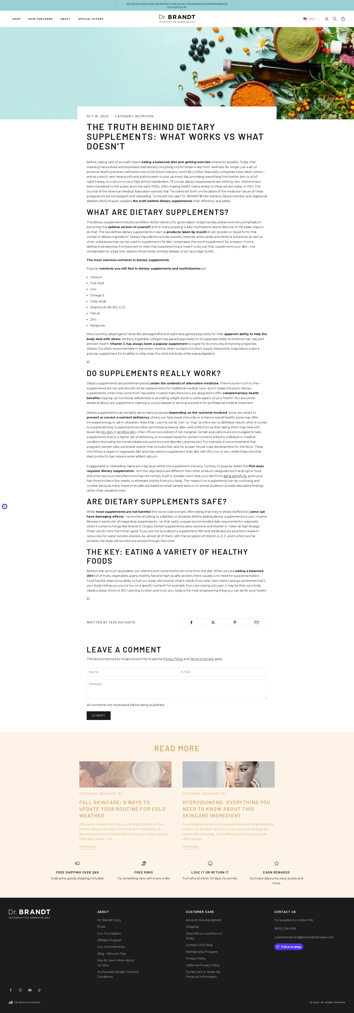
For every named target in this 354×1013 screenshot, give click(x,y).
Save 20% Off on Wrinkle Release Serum (177, 5)
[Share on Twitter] (213, 622)
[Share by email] (256, 622)
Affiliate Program (109, 940)
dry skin (107, 432)
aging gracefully (235, 476)
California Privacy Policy (203, 965)
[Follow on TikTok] (39, 990)
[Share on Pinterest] (235, 622)
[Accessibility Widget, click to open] (4, 506)
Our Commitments (111, 947)
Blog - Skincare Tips (111, 953)
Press (101, 926)
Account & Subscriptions (203, 920)
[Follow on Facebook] (11, 990)
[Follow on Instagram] (20, 990)
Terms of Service (202, 659)
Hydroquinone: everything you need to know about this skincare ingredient (226, 809)
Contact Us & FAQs (199, 945)
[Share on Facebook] (191, 622)
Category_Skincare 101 (100, 793)
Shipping (192, 926)
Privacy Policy (173, 659)
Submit (98, 715)
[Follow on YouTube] (30, 990)
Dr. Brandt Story (109, 920)
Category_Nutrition (134, 116)
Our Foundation (109, 933)
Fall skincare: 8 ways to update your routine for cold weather (122, 809)
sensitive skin (126, 432)
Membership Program (202, 952)
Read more (87, 846)
